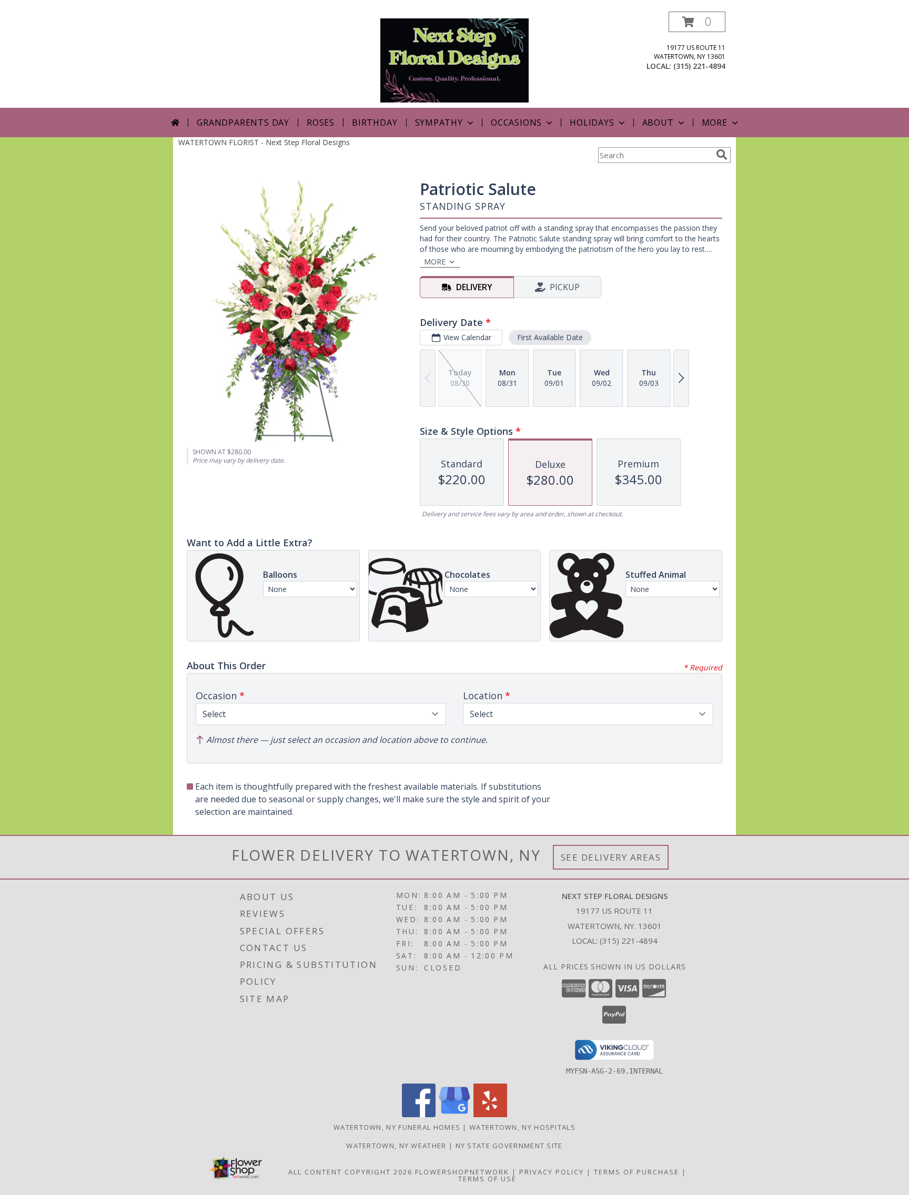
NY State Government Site (509, 1145)
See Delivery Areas (611, 857)
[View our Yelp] (490, 1114)
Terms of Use (487, 1178)
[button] (697, 22)
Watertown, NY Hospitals (522, 1127)
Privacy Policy (551, 1172)
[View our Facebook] (419, 1114)
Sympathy (439, 122)
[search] (721, 154)
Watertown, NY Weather (396, 1145)
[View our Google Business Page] (454, 1114)
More (715, 122)
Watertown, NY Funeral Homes (397, 1127)
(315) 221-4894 (699, 66)
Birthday (374, 122)
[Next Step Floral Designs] (454, 60)
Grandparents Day (243, 122)
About (658, 122)
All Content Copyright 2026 (350, 1172)
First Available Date (550, 337)
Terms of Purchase (636, 1172)
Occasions (516, 122)
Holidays (592, 122)
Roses (321, 122)
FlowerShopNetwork (462, 1172)
